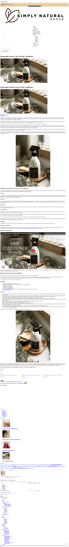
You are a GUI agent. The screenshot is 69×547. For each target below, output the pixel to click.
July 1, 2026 (2, 114)
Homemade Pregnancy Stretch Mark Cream (6, 4)
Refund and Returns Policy (8, 542)
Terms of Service (38, 490)
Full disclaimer (6, 539)
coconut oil (17, 464)
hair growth (36, 464)
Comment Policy (7, 536)
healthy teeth (48, 464)
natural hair (21, 466)
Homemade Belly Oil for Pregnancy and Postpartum (11, 439)
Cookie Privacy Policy (8, 537)
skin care (23, 468)
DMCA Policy (6, 538)
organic (60, 466)
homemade (57, 464)
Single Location (6, 533)
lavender (8, 466)
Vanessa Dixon (5, 115)
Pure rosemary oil (3, 227)
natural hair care (26, 466)
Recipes (5, 512)
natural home (30, 466)
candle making (13, 464)
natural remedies (38, 466)
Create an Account (6, 490)
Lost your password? (3, 497)
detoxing (20, 464)
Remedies (6, 510)
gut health (28, 464)
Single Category (7, 532)
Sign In (3, 524)
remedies (19, 468)
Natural (5, 520)
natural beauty (18, 466)
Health (5, 508)
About (3, 513)
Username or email (3, 492)
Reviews (5, 511)
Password (2, 494)
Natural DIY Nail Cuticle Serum (7, 461)
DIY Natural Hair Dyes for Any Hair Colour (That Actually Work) (52, 375)
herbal (52, 464)
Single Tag (6, 534)
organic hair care (63, 466)
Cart (5, 526)
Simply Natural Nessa (3, 1)
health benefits (41, 464)
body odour (7, 464)
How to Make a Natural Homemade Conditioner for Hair (8, 375)
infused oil (5, 466)
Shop (3, 501)
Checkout (6, 527)
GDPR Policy (6, 540)
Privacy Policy (6, 514)
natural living (33, 466)
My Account (6, 502)
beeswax (1, 464)
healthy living (45, 464)
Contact (3, 515)
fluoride (26, 464)
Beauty (5, 509)
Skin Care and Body (7, 504)
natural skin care (44, 466)
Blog (3, 506)
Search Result (6, 531)
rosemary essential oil (9, 289)
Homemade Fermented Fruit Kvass (8, 450)
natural (14, 466)
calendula (9, 464)
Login (1, 496)
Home (3, 500)
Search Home (6, 530)
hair (31, 464)
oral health (58, 466)
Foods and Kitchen (7, 505)
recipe (15, 468)
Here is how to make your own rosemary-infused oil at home (28, 228)
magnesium (10, 466)
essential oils (23, 464)
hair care (33, 464)
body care (4, 464)
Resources (4, 503)
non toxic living (52, 466)
